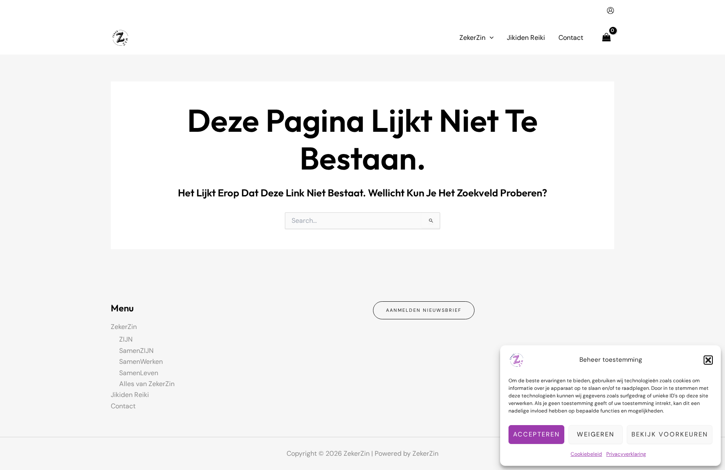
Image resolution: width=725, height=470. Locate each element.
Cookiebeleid (586, 454)
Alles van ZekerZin (147, 383)
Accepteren (536, 434)
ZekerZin (124, 326)
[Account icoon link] (610, 10)
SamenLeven (138, 372)
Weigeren (595, 434)
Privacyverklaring (626, 454)
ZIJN (126, 339)
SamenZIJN (136, 350)
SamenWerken (141, 361)
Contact (123, 406)
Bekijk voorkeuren (669, 434)
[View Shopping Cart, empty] (606, 37)
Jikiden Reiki (130, 394)
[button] (708, 360)
